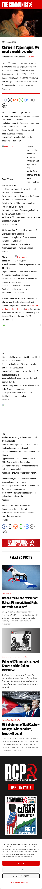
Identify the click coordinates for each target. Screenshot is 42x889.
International (6, 720)
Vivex (27, 309)
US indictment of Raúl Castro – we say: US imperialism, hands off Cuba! (20, 728)
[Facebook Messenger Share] (26, 100)
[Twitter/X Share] (10, 100)
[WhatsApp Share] (21, 100)
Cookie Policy (15, 882)
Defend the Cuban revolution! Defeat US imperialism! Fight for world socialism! (20, 602)
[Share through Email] (32, 100)
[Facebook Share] (4, 100)
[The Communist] (17, 6)
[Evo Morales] (21, 257)
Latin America (33, 56)
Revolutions (24, 657)
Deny (21, 870)
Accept (21, 863)
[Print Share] (4, 105)
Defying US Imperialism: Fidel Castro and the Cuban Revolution (20, 665)
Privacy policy (25, 882)
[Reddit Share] (15, 100)
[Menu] (37, 3)
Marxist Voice (16, 657)
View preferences (21, 876)
